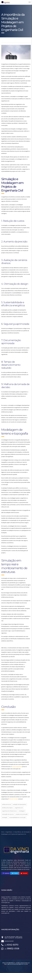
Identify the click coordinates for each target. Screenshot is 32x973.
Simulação (4, 817)
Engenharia (9, 832)
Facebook (6, 873)
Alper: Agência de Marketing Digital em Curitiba (16, 964)
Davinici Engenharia (17, 766)
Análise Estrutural (6, 804)
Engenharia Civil (19, 807)
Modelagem (22, 811)
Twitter (16, 873)
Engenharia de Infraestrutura (9, 811)
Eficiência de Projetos (7, 807)
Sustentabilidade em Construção (17, 817)
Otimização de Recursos (8, 814)
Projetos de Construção (22, 814)
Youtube (24, 873)
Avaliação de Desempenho (19, 804)
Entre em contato (13, 799)
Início (2, 832)
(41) (11, 945)
